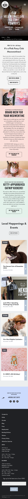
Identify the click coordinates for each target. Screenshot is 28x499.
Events (17, 29)
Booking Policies (6, 432)
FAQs (3, 417)
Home (3, 37)
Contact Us (5, 414)
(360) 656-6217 (5, 467)
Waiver (4, 435)
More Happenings (14, 233)
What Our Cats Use (7, 441)
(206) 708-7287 (5, 451)
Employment (5, 429)
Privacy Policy (5, 438)
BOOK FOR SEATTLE (14, 82)
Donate (4, 420)
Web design (4, 497)
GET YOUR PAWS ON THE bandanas (14, 154)
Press (3, 426)
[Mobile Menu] (25, 4)
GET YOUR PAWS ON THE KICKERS (14, 211)
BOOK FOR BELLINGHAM (14, 78)
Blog (8, 37)
